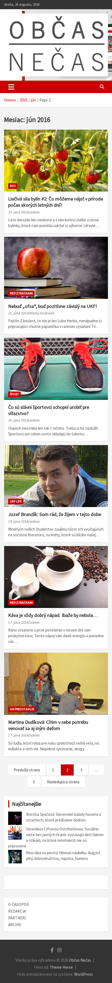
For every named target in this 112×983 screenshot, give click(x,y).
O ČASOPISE (18, 904)
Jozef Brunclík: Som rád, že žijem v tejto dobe (54, 514)
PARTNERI (17, 917)
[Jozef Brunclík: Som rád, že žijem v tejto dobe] (56, 476)
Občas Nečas (80, 960)
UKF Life (16, 501)
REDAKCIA (17, 911)
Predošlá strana (27, 769)
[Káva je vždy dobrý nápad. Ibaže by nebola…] (56, 577)
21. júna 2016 (18, 313)
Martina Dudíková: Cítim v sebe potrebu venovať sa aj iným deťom (48, 725)
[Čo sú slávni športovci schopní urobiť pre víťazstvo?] (56, 369)
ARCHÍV (14, 924)
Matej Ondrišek (42, 313)
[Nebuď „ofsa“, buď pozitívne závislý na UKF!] (56, 268)
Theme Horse (61, 967)
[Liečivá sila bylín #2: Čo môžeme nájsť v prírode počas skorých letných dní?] (56, 160)
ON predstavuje (22, 709)
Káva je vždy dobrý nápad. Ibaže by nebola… (53, 615)
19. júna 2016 (18, 521)
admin (35, 212)
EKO (13, 186)
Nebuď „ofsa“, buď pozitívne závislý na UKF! (52, 306)
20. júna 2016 (18, 420)
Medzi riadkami (21, 293)
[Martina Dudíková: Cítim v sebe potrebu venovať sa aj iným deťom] (56, 684)
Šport (14, 394)
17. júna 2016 (18, 622)
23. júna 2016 (18, 212)
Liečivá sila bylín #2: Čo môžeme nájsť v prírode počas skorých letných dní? (55, 202)
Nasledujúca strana (63, 781)
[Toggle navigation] (11, 87)
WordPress (83, 974)
